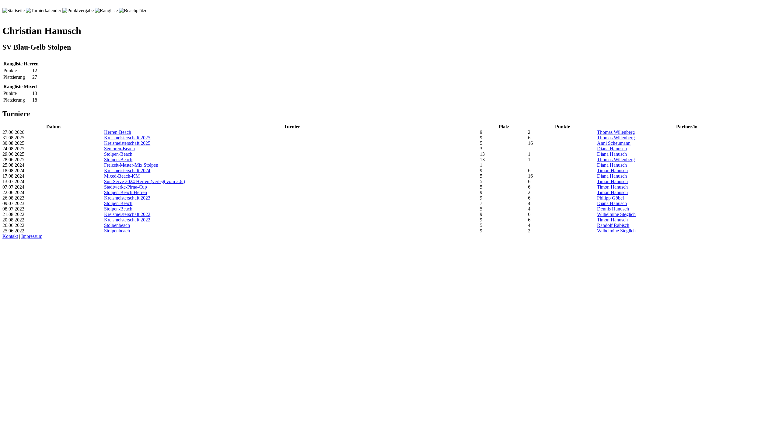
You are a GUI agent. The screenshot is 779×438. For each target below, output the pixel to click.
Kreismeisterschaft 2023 (127, 197)
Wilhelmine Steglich (616, 214)
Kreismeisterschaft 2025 (127, 137)
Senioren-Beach (119, 148)
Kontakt (10, 236)
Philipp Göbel (610, 197)
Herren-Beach (117, 132)
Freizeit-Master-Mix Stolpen (131, 165)
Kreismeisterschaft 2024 (127, 170)
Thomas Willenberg (616, 132)
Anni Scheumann (614, 143)
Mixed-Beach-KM (122, 176)
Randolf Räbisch (613, 225)
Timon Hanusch (612, 170)
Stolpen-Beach (118, 154)
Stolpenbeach (117, 225)
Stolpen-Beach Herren (125, 192)
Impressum (31, 236)
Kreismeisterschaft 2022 (127, 214)
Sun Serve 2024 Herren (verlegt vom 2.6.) (144, 181)
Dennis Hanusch (613, 208)
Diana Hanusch (612, 148)
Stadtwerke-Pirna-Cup (125, 186)
